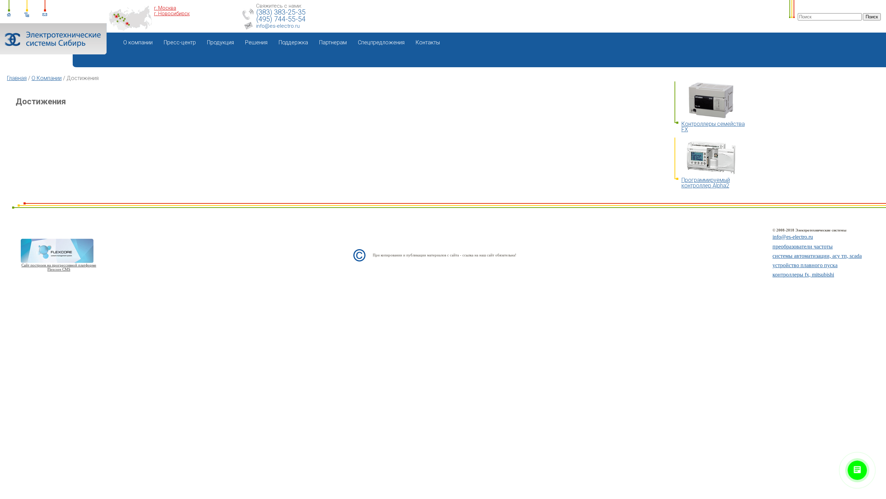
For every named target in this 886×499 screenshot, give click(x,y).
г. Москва (165, 8)
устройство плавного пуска (805, 265)
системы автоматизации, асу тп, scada (817, 256)
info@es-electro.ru (278, 26)
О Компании (46, 78)
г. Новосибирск (172, 13)
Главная (17, 78)
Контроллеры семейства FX (713, 127)
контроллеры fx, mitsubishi (803, 275)
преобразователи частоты (802, 247)
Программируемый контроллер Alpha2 (705, 183)
